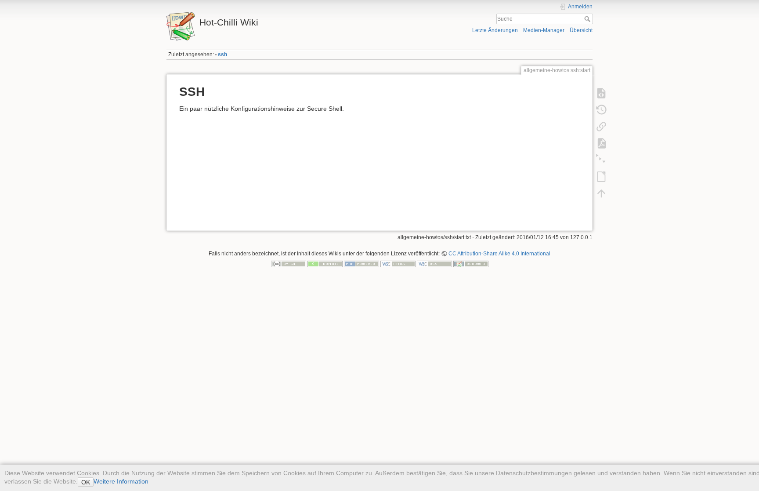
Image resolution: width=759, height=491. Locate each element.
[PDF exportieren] (601, 143)
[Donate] (325, 264)
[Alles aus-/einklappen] (601, 160)
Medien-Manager (543, 30)
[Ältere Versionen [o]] (601, 110)
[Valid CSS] (434, 264)
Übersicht (581, 30)
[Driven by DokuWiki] (470, 264)
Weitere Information (121, 481)
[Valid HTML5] (398, 264)
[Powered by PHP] (361, 264)
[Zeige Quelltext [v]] (601, 93)
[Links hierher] (601, 126)
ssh (222, 54)
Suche (588, 19)
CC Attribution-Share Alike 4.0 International (499, 254)
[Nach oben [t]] (601, 193)
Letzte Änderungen (495, 30)
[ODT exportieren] (601, 176)
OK (85, 482)
